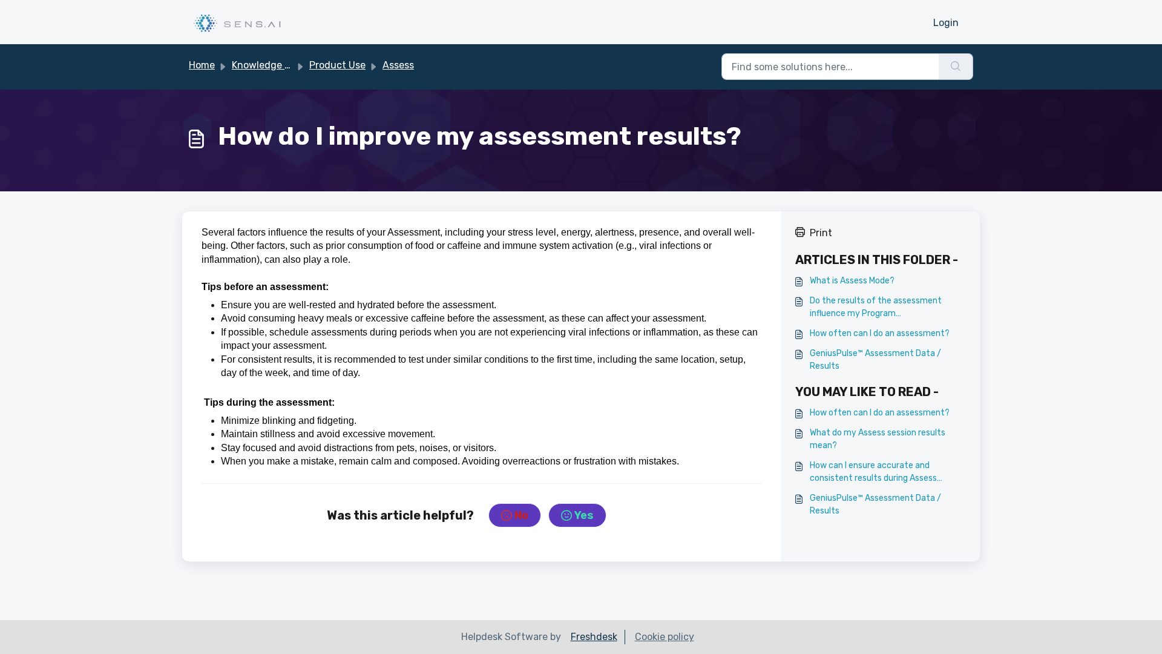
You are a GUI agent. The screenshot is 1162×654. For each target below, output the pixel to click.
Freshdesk (594, 636)
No (521, 515)
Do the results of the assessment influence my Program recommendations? (876, 308)
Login (946, 22)
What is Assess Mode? (852, 281)
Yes (584, 515)
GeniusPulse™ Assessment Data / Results (875, 359)
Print (821, 233)
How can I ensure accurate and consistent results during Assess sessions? (873, 472)
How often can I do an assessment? (880, 333)
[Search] (956, 66)
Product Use (337, 65)
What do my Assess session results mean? (877, 439)
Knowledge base (269, 65)
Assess (398, 65)
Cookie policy (664, 636)
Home (202, 65)
